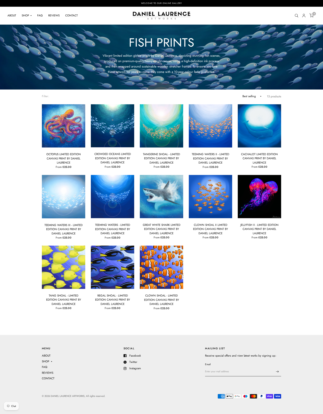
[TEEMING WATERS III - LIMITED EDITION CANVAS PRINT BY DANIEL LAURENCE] (63, 196)
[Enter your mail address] (277, 371)
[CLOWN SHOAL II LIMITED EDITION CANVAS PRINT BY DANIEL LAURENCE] (210, 196)
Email (208, 364)
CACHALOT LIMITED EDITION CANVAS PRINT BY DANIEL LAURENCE (259, 158)
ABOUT (11, 15)
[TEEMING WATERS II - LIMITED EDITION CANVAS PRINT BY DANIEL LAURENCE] (210, 126)
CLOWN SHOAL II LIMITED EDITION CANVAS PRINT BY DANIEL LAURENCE (210, 229)
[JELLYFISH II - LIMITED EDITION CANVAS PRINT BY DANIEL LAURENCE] (259, 196)
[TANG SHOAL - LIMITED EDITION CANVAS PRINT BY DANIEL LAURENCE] (63, 267)
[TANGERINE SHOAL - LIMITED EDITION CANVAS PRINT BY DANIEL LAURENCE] (161, 126)
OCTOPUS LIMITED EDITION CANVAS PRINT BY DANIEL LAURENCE (63, 158)
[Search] (296, 15)
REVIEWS (54, 15)
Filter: (45, 96)
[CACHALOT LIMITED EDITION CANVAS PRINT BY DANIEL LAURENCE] (259, 126)
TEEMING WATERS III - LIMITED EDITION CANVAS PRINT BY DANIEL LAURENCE (63, 229)
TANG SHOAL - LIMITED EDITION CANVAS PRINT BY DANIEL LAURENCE (63, 300)
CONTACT (71, 15)
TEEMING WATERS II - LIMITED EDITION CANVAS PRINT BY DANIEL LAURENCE (210, 158)
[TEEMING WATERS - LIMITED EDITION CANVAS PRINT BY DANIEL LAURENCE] (112, 196)
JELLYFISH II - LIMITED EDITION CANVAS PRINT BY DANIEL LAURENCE (259, 229)
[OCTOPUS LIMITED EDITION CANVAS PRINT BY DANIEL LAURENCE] (63, 126)
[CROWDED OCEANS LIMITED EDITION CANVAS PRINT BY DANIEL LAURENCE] (112, 126)
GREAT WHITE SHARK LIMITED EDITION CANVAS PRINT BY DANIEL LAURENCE (161, 229)
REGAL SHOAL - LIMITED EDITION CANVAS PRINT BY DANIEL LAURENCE (112, 300)
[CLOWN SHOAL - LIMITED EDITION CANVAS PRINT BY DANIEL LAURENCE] (161, 267)
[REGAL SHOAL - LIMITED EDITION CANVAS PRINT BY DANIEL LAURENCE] (112, 267)
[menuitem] (13, 15)
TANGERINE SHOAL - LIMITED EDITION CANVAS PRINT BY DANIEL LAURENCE (161, 158)
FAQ (40, 15)
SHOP (25, 15)
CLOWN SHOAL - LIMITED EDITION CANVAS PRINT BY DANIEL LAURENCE (161, 300)
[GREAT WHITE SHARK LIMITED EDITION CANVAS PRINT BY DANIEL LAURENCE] (161, 196)
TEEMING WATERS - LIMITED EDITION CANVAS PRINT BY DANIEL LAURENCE (112, 229)
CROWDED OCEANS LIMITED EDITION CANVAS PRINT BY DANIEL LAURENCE (112, 158)
